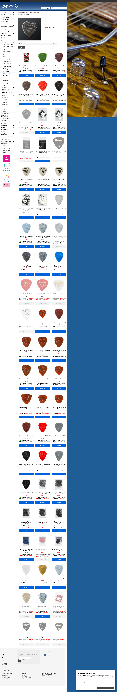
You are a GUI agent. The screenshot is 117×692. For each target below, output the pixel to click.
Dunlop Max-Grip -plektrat (7, 48)
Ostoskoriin (26, 75)
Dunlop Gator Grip (7, 61)
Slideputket (5, 87)
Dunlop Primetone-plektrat (7, 55)
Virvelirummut (4, 120)
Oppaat (31, 1)
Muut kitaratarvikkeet (7, 106)
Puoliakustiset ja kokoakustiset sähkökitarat (7, 25)
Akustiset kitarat (4, 30)
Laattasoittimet (4, 131)
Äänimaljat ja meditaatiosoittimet (5, 133)
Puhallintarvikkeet (5, 147)
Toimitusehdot (43, 1)
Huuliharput (4, 138)
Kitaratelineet (5, 97)
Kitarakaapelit (5, 84)
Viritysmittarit (5, 99)
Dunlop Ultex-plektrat (8, 58)
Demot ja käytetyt (5, 19)
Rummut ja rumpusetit (6, 118)
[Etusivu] (8, 1)
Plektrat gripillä (6, 73)
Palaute (48, 1)
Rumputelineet (4, 123)
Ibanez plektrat (6, 71)
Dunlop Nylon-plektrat (8, 46)
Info (12, 1)
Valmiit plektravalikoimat (7, 69)
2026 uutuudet (4, 21)
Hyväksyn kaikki (105, 687)
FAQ (15, 1)
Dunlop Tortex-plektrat (8, 44)
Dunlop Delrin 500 (7, 66)
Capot (3, 85)
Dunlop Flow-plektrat (8, 51)
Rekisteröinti (57, 3)
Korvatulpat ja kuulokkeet (7, 136)
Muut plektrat (6, 75)
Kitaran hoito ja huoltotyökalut (5, 90)
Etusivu (3, 654)
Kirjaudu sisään (63, 3)
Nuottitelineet (4, 143)
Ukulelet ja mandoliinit (6, 31)
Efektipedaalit (4, 37)
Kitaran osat (4, 108)
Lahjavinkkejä (4, 12)
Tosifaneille (3, 152)
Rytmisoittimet (4, 129)
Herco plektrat (6, 60)
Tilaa (20, 661)
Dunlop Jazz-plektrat (8, 53)
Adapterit (4, 109)
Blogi (27, 1)
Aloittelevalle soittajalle (6, 14)
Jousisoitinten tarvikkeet (6, 149)
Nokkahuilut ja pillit (5, 139)
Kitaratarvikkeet (4, 40)
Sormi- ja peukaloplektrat (6, 79)
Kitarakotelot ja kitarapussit (5, 101)
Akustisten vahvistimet (6, 35)
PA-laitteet (3, 145)
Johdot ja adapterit (5, 113)
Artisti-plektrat (6, 77)
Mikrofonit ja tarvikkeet (6, 141)
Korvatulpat (4, 111)
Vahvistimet (3, 33)
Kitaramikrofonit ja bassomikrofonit (5, 116)
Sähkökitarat (4, 23)
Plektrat (4, 42)
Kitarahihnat (4, 95)
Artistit (19, 1)
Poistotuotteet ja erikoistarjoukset (5, 17)
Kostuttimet (5, 104)
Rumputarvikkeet (5, 125)
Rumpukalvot (4, 122)
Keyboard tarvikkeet (5, 150)
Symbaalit (3, 127)
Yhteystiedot (36, 1)
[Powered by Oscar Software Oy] (64, 689)
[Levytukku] (10, 5)
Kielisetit (3, 39)
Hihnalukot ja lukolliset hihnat (7, 93)
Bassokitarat (4, 28)
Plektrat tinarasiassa (7, 82)
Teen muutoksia (86, 687)
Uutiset (23, 1)
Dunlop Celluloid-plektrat (7, 64)
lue (31, 659)
